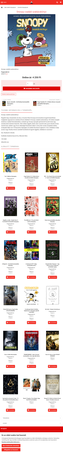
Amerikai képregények (23, 7)
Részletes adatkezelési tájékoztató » (11, 442)
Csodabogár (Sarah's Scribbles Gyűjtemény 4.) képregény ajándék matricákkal (31, 311)
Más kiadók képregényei (10, 7)
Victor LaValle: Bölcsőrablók (10, 354)
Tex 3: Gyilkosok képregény (10, 176)
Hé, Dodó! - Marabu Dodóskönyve (52, 309)
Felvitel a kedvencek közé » (8, 94)
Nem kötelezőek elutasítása (11, 445)
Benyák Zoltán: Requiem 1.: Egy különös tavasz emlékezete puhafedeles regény (52, 265)
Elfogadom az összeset (11, 449)
